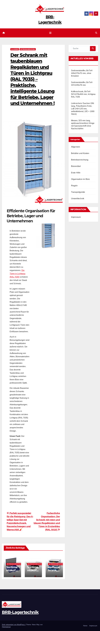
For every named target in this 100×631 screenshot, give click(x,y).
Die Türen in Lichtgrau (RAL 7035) (17, 273)
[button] (96, 33)
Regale (74, 186)
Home (85, 626)
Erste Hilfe (75, 173)
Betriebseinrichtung (27, 49)
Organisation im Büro (80, 179)
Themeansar (6, 627)
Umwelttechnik (77, 198)
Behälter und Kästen (80, 153)
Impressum (76, 217)
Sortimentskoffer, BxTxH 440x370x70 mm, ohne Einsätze (82, 73)
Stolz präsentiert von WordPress (13, 625)
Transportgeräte (78, 192)
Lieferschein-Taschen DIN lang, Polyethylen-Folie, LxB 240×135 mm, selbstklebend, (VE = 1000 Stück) (83, 108)
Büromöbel (76, 166)
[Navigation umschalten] (50, 33)
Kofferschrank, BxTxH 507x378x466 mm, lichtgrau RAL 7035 (83, 94)
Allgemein (14, 49)
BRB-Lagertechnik (20, 612)
